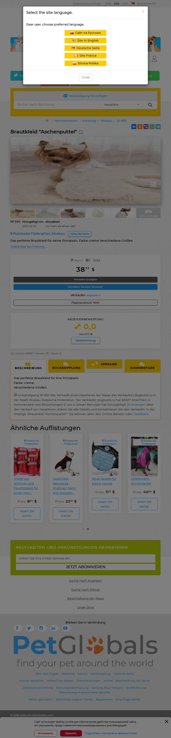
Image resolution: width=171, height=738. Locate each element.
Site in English (87, 40)
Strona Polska (87, 63)
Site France (87, 55)
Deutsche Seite (87, 48)
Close (85, 77)
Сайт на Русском (87, 33)
